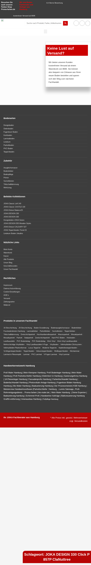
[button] (45, 31)
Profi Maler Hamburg (13, 373)
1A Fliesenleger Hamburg (16, 379)
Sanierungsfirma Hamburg (75, 376)
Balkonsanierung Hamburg (73, 396)
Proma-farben (31, 392)
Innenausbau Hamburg (31, 399)
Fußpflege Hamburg (50, 399)
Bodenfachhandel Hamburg (16, 382)
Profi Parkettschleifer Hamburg (27, 376)
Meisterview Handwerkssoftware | (18, 389)
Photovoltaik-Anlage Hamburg (42, 382)
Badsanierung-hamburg (14, 396)
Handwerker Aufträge (50, 396)
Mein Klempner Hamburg (35, 373)
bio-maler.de (43, 392)
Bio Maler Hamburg (22, 386)
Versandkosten (80, 421)
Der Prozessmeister (63, 386)
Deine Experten (79, 392)
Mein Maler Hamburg (61, 392)
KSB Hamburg (79, 386)
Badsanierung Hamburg (42, 386)
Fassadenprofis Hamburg (40, 379)
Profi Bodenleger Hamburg (58, 373)
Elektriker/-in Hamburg (52, 376)
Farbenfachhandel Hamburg (64, 379)
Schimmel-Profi (32, 396)
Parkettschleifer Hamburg (45, 389)
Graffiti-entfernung (12, 399)
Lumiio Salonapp (66, 389)
